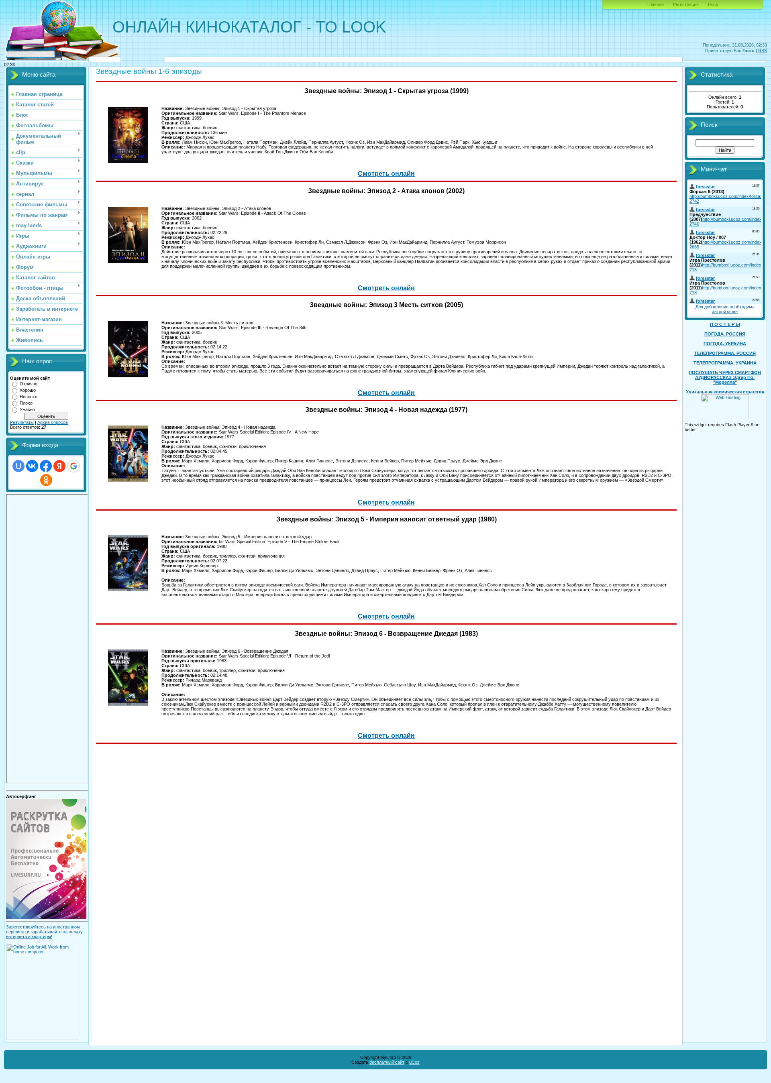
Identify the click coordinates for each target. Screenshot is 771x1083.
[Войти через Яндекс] (59, 466)
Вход (713, 4)
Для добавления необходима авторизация (725, 309)
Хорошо (28, 390)
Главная (655, 4)
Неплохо (28, 396)
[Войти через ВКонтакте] (32, 466)
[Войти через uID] (18, 466)
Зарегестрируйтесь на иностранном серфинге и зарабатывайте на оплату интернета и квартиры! (44, 931)
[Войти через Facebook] (46, 466)
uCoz (414, 1062)
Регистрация (686, 4)
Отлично (28, 383)
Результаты (22, 422)
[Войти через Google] (73, 466)
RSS (762, 50)
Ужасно (27, 409)
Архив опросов (52, 422)
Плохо (26, 403)
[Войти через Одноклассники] (46, 480)
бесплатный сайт (386, 1062)
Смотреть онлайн (386, 173)
